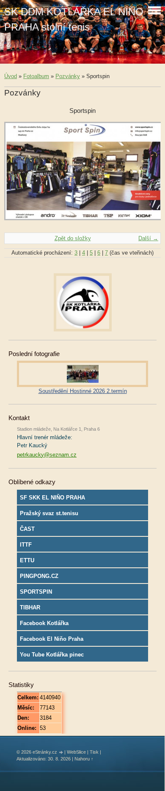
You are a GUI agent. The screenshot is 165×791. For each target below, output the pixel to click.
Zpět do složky (73, 238)
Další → (148, 238)
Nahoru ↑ (84, 758)
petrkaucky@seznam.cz (47, 455)
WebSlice (76, 752)
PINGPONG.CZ (39, 576)
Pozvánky (67, 76)
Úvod (10, 76)
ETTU (27, 560)
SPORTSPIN (36, 592)
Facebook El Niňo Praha (51, 639)
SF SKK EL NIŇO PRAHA (52, 497)
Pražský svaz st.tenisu (49, 513)
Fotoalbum (36, 76)
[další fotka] (147, 175)
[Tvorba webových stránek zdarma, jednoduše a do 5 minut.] (61, 753)
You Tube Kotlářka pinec (52, 654)
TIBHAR (30, 607)
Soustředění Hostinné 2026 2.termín (82, 391)
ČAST (27, 529)
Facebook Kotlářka (44, 623)
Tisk (94, 752)
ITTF (26, 544)
